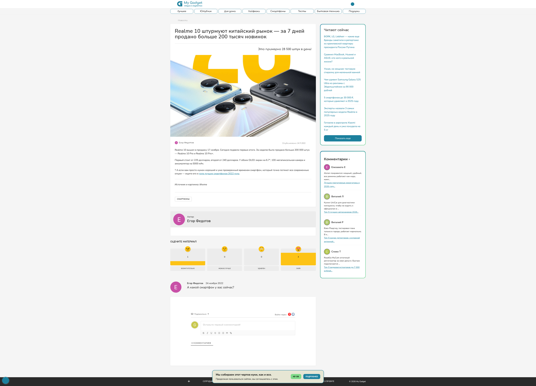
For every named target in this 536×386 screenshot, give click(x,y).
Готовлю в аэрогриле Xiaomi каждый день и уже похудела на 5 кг (342, 126)
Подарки (354, 11)
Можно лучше (225, 268)
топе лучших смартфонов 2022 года (219, 173)
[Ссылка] (231, 333)
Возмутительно (188, 268)
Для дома (230, 11)
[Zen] (188, 381)
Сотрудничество (211, 381)
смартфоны (183, 199)
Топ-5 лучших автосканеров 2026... (341, 212)
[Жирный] (203, 333)
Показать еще (343, 138)
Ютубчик (206, 11)
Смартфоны (278, 11)
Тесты (302, 11)
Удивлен (261, 268)
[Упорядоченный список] (219, 333)
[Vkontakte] (183, 381)
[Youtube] (171, 381)
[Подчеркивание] (211, 333)
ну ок (296, 376)
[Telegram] (352, 4)
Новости (183, 20)
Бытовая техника (328, 11)
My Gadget (361, 381)
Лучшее (181, 11)
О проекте (329, 381)
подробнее (312, 376)
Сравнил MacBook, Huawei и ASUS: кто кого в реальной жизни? (340, 58)
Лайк (298, 268)
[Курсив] (207, 333)
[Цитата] (227, 333)
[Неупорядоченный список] (223, 333)
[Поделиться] (309, 143)
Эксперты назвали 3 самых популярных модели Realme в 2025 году (340, 112)
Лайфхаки (254, 11)
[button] (172, 4)
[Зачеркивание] (215, 333)
